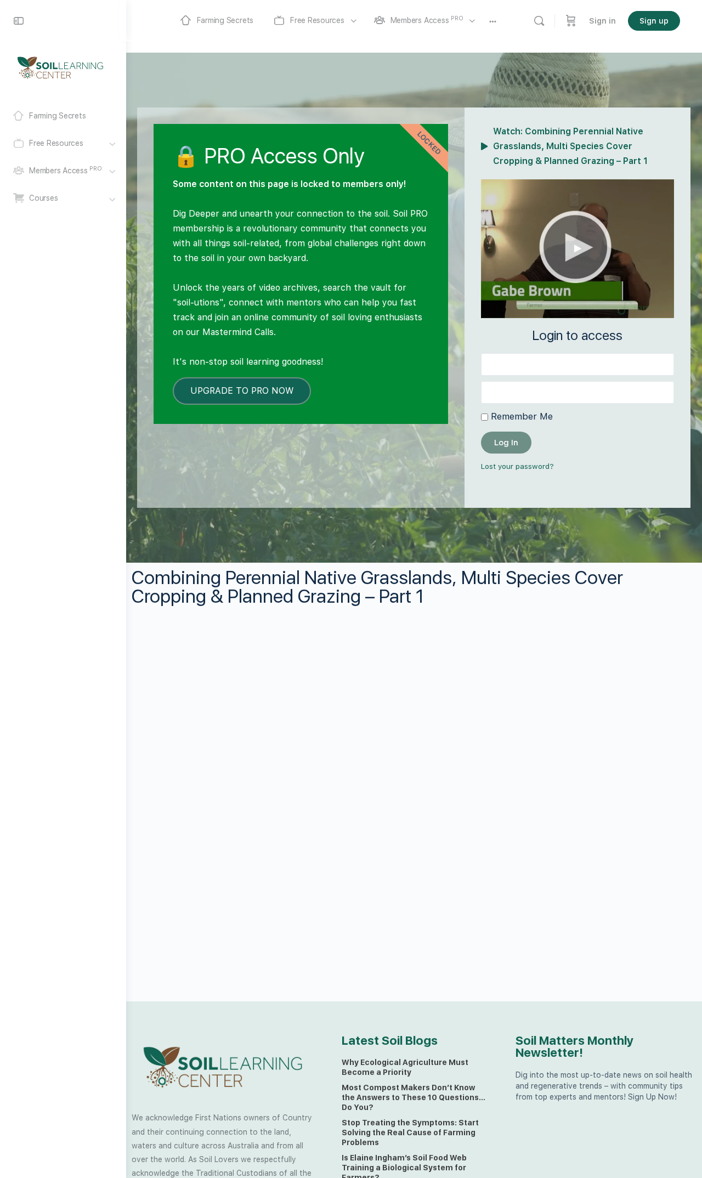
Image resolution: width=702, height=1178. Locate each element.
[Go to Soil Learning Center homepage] (60, 67)
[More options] (493, 21)
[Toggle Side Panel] (18, 21)
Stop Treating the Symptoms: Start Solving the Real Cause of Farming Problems (410, 1132)
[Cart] (571, 21)
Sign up (654, 20)
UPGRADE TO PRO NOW (241, 391)
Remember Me (520, 416)
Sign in (602, 20)
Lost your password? (517, 466)
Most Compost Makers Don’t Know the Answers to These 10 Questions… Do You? (413, 1097)
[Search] (539, 20)
